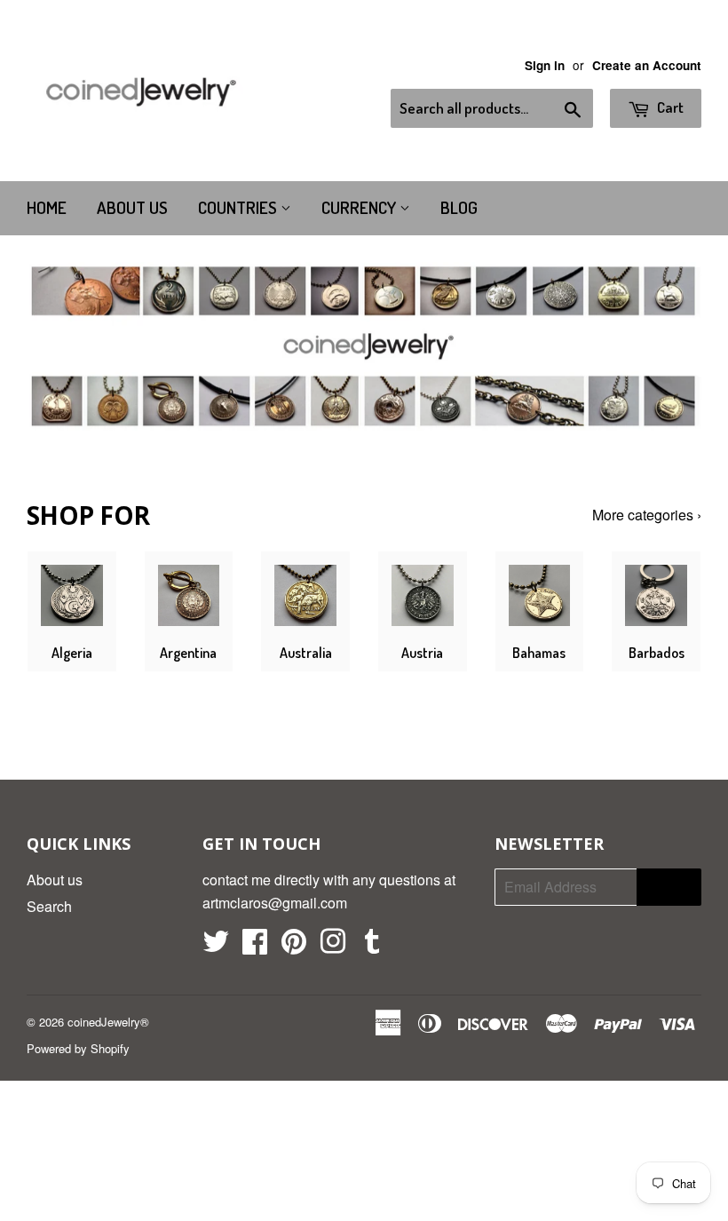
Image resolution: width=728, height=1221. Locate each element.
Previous (55, 346)
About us (132, 207)
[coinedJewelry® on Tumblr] (372, 946)
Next (672, 346)
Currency (360, 207)
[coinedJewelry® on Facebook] (254, 946)
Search (49, 906)
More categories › (646, 514)
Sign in (545, 65)
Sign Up (669, 887)
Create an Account (646, 65)
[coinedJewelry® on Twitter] (215, 946)
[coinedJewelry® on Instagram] (333, 946)
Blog (459, 207)
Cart (669, 107)
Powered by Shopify (78, 1048)
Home (47, 207)
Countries (239, 207)
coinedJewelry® (108, 1021)
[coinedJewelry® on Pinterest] (294, 946)
